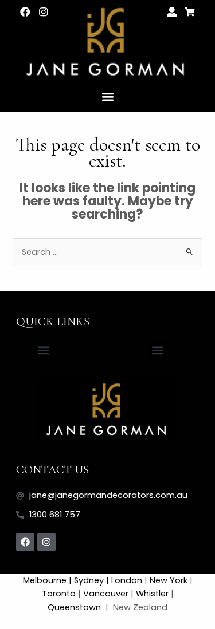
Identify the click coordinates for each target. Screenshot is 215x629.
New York (168, 580)
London (126, 580)
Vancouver (105, 593)
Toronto (59, 593)
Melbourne (45, 580)
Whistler (152, 593)
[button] (107, 96)
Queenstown (75, 607)
